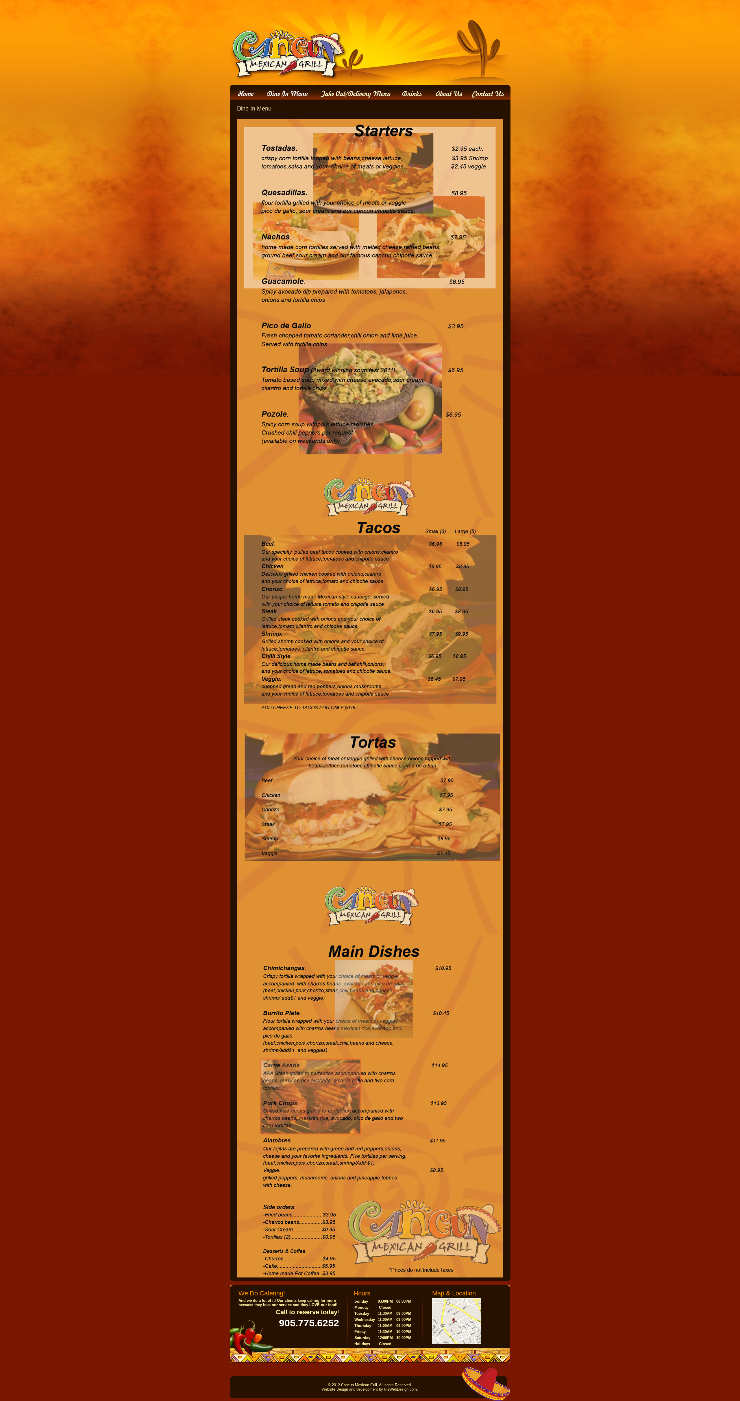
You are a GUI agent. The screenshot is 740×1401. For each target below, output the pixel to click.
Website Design (335, 1389)
